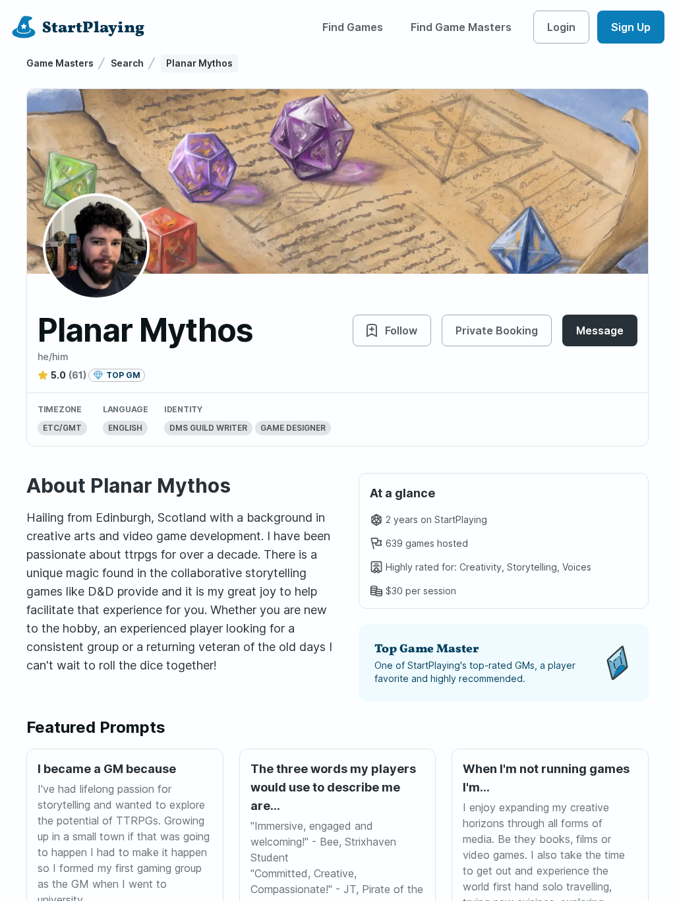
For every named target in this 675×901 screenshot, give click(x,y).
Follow (401, 330)
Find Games (352, 27)
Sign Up (631, 27)
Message (600, 330)
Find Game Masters (461, 27)
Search (127, 63)
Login (561, 27)
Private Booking (496, 330)
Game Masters (60, 63)
